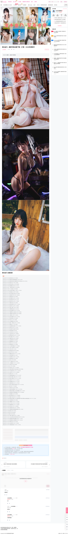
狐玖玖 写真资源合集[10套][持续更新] (10, 464)
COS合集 (4, 49)
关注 (64, 8)
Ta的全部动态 (59, 25)
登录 (61, 1)
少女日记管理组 (13, 506)
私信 (66, 8)
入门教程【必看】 (12, 454)
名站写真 (20, 4)
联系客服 (13, 448)
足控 (34, 4)
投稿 (66, 4)
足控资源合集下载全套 (10, 533)
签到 (32, 1)
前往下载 (47, 49)
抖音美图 (24, 4)
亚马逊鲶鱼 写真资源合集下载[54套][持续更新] (39, 464)
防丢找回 (10, 1)
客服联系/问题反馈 (26, 1)
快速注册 (65, 1)
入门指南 (19, 1)
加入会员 (14, 1)
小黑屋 (35, 1)
